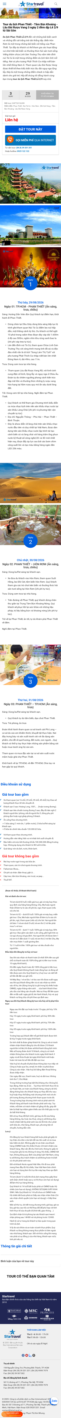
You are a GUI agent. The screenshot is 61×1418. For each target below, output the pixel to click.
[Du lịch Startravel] (31, 4)
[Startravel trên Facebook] (23, 1355)
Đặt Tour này (30, 129)
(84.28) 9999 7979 (39, 1370)
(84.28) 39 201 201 (21, 1370)
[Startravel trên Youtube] (26, 1355)
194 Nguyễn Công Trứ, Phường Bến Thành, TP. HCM (26, 1368)
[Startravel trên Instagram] (33, 1355)
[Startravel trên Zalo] (30, 1355)
